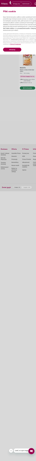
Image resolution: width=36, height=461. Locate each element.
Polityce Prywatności (15, 44)
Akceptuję (12, 49)
